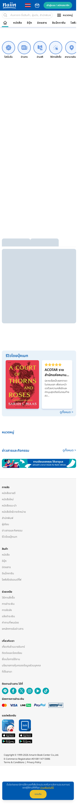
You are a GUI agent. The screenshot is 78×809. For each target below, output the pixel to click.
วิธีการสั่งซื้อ (8, 598)
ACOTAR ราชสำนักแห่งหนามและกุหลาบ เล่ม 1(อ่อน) (55, 372)
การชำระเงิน (8, 604)
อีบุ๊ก (29, 23)
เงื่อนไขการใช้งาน (11, 659)
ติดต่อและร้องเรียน (12, 653)
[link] (8, 50)
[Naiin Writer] (39, 463)
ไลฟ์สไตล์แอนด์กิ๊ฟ (11, 580)
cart (37, 5)
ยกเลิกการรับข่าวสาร (12, 629)
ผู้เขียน (5, 524)
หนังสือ (17, 23)
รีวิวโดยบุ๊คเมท (9, 537)
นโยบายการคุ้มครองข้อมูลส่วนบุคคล (21, 665)
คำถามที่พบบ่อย (10, 623)
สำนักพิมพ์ (7, 518)
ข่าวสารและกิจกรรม (12, 531)
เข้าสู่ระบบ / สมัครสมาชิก (57, 5)
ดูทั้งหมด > (66, 412)
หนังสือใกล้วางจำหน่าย (14, 512)
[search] (5, 15)
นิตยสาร (42, 23)
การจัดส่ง (7, 610)
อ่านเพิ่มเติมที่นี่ (47, 787)
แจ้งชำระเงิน (8, 616)
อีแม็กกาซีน (59, 23)
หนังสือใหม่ (8, 499)
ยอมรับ (38, 794)
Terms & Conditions (14, 762)
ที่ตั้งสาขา (7, 672)
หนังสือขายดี (9, 493)
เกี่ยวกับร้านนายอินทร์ (13, 647)
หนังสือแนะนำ (9, 506)
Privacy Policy (34, 762)
